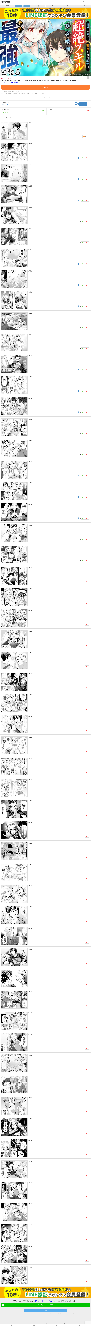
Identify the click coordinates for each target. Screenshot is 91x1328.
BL (53, 6)
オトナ (83, 6)
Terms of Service (60, 1323)
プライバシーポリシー (47, 1301)
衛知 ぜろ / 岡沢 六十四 (11, 82)
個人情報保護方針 (49, 1313)
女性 (38, 6)
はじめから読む (45, 87)
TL (68, 6)
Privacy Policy (51, 1323)
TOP (7, 6)
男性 (23, 6)
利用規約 (36, 1301)
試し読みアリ (9, 78)
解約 (76, 1313)
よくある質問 (22, 1313)
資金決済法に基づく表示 (70, 1313)
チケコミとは (16, 1313)
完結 (3, 78)
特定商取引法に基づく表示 (59, 1313)
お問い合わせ (28, 1313)
